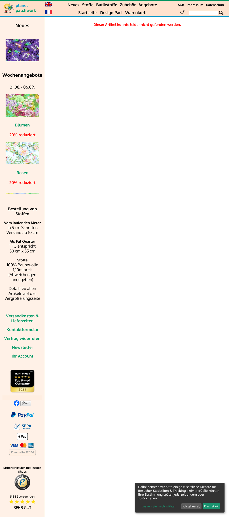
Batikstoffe (106, 4)
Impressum (195, 5)
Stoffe (87, 4)
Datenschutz (215, 5)
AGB (181, 5)
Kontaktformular (22, 329)
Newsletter (22, 347)
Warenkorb (135, 12)
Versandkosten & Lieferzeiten (22, 318)
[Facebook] (16, 404)
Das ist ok (211, 506)
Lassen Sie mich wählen (159, 506)
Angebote (147, 4)
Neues (73, 4)
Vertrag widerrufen (22, 338)
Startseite (87, 12)
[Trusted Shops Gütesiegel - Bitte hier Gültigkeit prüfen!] (22, 489)
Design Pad (111, 12)
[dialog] (180, 498)
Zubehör (128, 4)
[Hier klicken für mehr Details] (22, 50)
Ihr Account (22, 356)
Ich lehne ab (191, 506)
